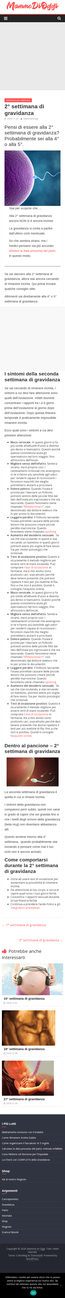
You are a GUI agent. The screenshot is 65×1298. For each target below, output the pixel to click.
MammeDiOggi (31, 118)
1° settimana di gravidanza (24, 925)
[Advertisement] (32, 56)
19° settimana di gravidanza (24, 1049)
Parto (5, 1210)
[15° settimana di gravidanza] (32, 965)
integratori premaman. (25, 908)
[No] (60, 1285)
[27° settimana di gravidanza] (28, 1063)
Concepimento (10, 1199)
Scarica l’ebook (10, 1232)
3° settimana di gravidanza (41, 940)
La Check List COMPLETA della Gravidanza (26, 1159)
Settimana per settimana (18, 100)
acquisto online (22, 736)
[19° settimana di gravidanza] (28, 1012)
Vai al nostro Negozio (14, 1179)
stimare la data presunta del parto (32, 251)
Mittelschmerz (33, 507)
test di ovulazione (36, 567)
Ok (33, 1292)
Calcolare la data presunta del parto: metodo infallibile (32, 1148)
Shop (5, 1221)
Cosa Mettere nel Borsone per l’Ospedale (25, 1154)
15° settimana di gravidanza (24, 998)
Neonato (7, 1215)
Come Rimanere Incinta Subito (19, 1137)
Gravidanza (8, 1204)
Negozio (6, 1226)
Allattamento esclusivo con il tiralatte (22, 1132)
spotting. (51, 531)
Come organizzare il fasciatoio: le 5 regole (25, 1143)
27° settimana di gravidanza (24, 1099)
